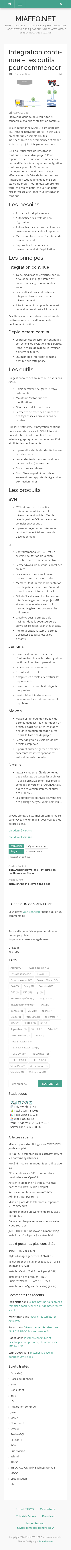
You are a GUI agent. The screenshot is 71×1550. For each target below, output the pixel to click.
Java (13, 1412)
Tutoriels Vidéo (26, 1516)
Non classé (17, 1423)
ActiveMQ (17, 967)
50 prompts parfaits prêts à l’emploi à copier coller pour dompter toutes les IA (35, 1306)
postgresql (52, 1016)
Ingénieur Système (22, 998)
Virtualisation (39, 1066)
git (40, 992)
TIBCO (39, 1035)
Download (46, 986)
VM (13, 1484)
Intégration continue (36, 846)
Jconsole (17, 1010)
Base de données (21, 974)
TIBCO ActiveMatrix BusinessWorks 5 (33, 1467)
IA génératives (35, 1523)
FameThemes (46, 1541)
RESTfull (30, 1023)
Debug (28, 986)
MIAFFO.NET (35, 19)
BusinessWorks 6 (47, 980)
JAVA (45, 1004)
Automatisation (34, 851)
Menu (18, 4)
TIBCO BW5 (19, 1053)
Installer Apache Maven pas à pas (29, 883)
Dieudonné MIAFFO (20, 830)
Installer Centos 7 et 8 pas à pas (28, 1271)
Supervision (19, 1029)
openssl (47, 1010)
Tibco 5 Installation (22, 1041)
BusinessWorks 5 (21, 980)
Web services (37, 1072)
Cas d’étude (47, 1509)
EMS (15, 992)
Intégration (46, 998)
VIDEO (14, 1473)
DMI (11, 74)
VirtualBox (18, 1066)
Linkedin (14, 947)
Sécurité (37, 1029)
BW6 (15, 986)
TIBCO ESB (38, 1060)
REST (15, 1023)
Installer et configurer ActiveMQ (28, 1286)
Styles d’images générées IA (25, 1256)
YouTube (14, 951)
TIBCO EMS (18, 1060)
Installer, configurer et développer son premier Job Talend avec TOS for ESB (33, 1342)
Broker (42, 974)
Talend (53, 1029)
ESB (27, 992)
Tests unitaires (20, 1035)
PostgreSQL (18, 1434)
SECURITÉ (16, 1440)
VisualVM (17, 1072)
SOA (44, 1023)
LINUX (14, 1417)
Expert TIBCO (17, 1250)
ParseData (32, 1016)
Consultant (17, 1390)
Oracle (16, 1016)
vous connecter (32, 911)
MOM (32, 1010)
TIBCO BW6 (40, 1053)
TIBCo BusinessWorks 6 (25, 1047)
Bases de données (22, 1379)
